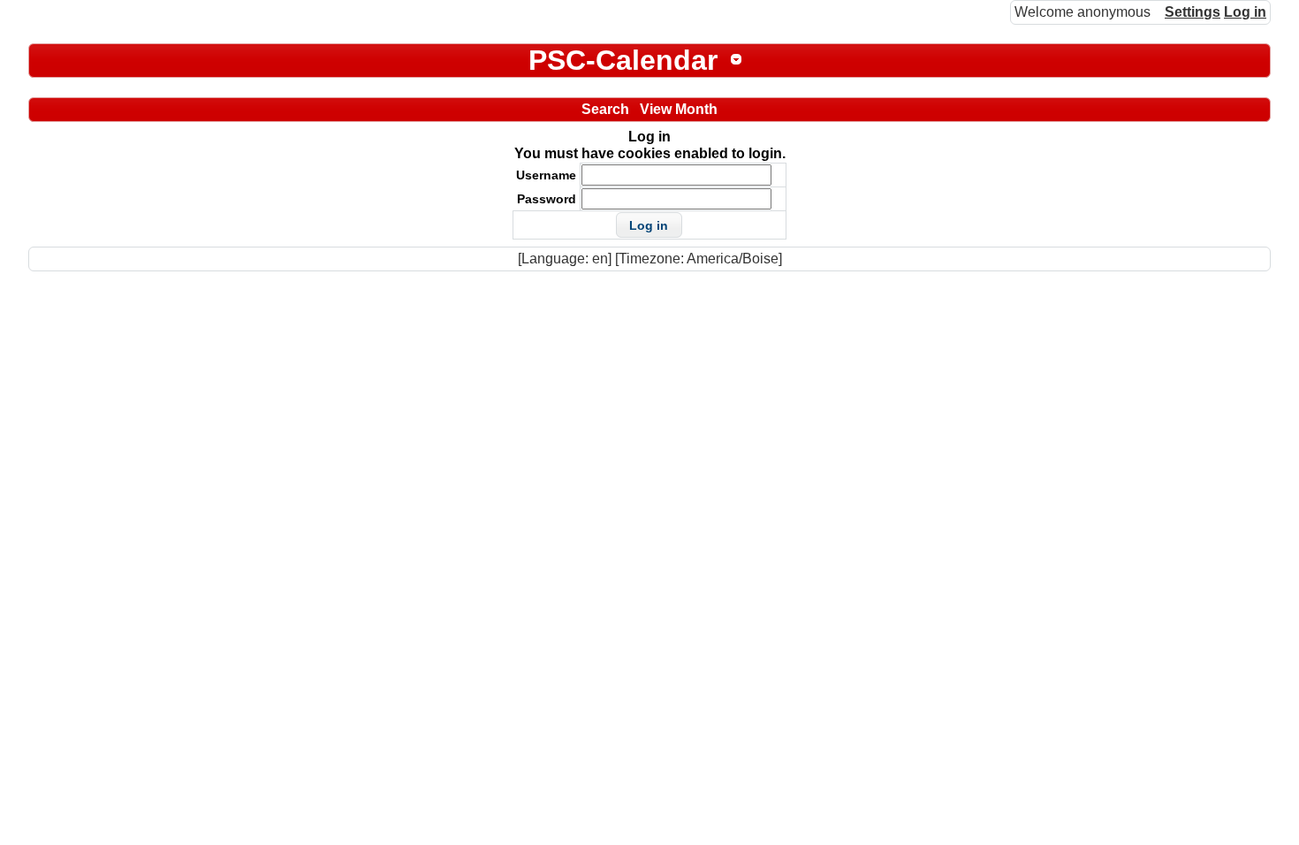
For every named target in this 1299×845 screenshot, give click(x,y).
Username (546, 175)
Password (546, 199)
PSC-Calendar (623, 60)
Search (605, 109)
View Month (679, 109)
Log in (1245, 11)
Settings (1192, 11)
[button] (649, 225)
